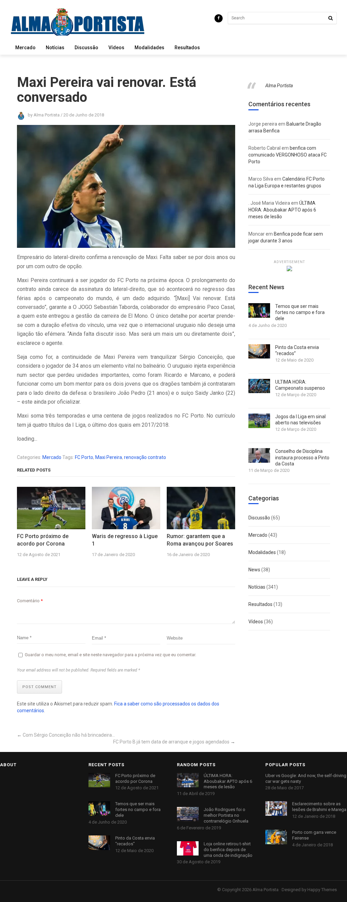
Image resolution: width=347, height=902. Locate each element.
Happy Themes (322, 889)
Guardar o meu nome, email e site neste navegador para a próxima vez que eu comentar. (110, 654)
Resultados (187, 47)
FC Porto (84, 457)
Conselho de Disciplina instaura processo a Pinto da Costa (302, 457)
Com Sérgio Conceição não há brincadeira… (69, 735)
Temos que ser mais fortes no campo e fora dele (300, 312)
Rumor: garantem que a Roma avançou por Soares (200, 540)
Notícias (55, 47)
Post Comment (39, 687)
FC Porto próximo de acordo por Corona (42, 540)
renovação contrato (145, 457)
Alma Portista (279, 85)
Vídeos (116, 47)
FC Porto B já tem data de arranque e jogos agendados (171, 741)
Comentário (30, 600)
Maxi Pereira (108, 457)
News (254, 569)
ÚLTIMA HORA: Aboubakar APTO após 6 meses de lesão (282, 209)
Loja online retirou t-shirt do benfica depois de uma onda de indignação (228, 849)
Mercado (25, 47)
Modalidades (149, 47)
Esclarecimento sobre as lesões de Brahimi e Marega (319, 806)
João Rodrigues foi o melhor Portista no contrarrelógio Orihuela (226, 815)
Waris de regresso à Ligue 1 (125, 540)
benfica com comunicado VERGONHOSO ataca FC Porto (287, 154)
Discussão (86, 47)
